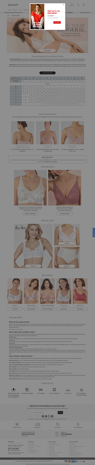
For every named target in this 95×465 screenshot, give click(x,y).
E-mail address (51, 15)
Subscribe (57, 22)
